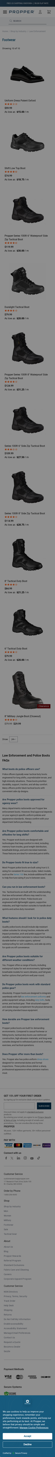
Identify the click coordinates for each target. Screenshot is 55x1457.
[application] (27, 1426)
